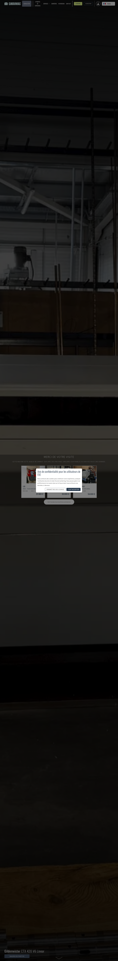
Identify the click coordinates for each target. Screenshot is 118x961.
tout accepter (73, 489)
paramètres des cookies (55, 489)
